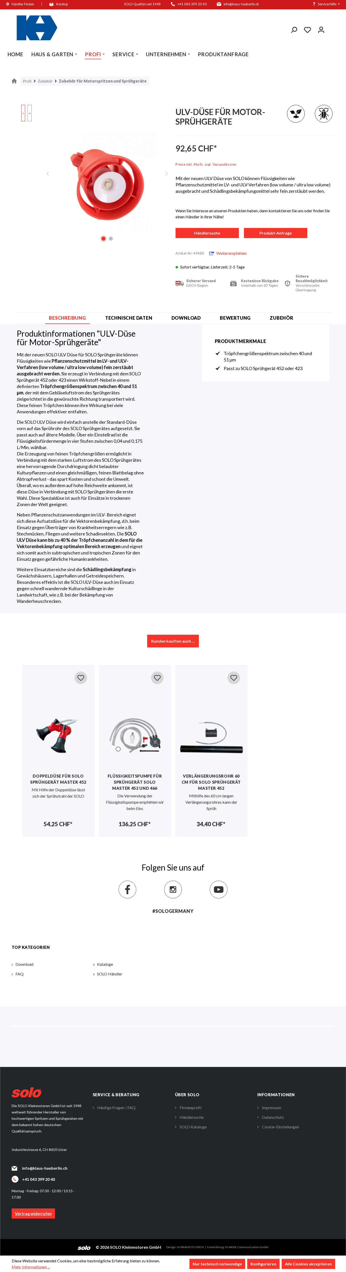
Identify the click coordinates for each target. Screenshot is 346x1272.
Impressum (271, 1107)
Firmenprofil (190, 1107)
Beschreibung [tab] (67, 318)
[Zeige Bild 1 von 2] (103, 239)
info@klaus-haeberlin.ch (44, 1168)
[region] (91, 173)
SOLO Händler (109, 973)
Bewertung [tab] (235, 318)
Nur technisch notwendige (217, 1263)
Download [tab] (186, 318)
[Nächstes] (166, 173)
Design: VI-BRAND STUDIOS (185, 1247)
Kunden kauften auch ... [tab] (173, 641)
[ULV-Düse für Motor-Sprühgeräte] (107, 168)
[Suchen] (294, 29)
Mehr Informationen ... (31, 1266)
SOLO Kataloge (193, 1126)
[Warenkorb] (331, 29)
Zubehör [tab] (281, 318)
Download (24, 964)
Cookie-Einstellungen (280, 1126)
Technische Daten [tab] (128, 318)
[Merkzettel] (307, 29)
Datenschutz (273, 1117)
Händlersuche (207, 232)
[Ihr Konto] (321, 29)
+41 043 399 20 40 (38, 1179)
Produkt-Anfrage (275, 232)
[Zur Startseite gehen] (37, 27)
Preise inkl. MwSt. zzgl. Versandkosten (206, 164)
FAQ (19, 973)
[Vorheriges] (47, 173)
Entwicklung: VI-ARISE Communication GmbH (237, 1247)
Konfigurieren (263, 1263)
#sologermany (173, 911)
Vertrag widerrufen (33, 1213)
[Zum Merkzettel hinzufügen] (80, 677)
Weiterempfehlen (231, 253)
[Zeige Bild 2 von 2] (111, 239)
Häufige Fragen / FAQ (116, 1107)
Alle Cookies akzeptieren (308, 1263)
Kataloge (105, 964)
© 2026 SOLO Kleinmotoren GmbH (128, 1247)
